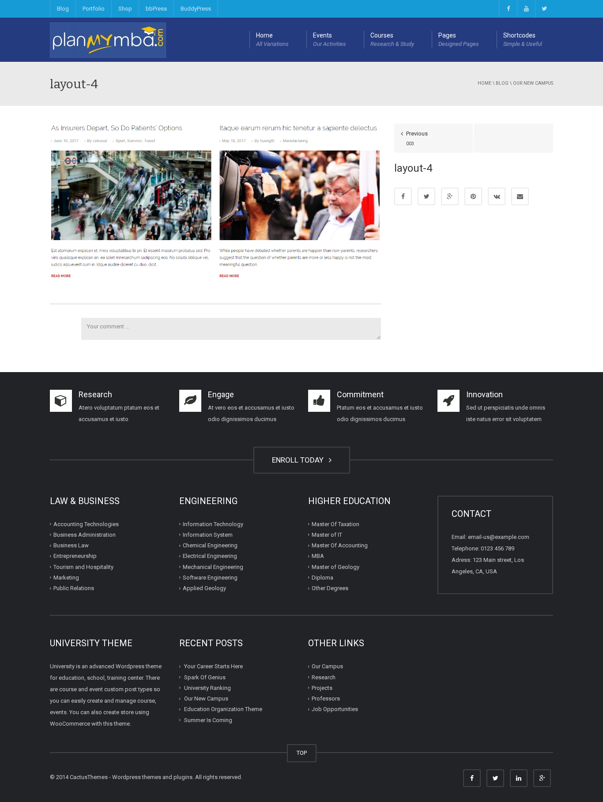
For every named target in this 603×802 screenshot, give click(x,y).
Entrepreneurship (75, 556)
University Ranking (207, 688)
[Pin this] (473, 196)
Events (329, 39)
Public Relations (73, 588)
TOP (302, 752)
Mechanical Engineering (213, 566)
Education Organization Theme (223, 709)
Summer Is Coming (208, 719)
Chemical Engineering (210, 545)
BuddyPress (196, 8)
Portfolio (94, 8)
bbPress (156, 8)
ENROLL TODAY (299, 460)
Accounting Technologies (86, 523)
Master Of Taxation (335, 523)
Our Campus (327, 666)
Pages (458, 39)
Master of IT (327, 534)
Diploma (322, 577)
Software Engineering (210, 577)
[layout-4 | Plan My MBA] (108, 39)
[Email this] (520, 196)
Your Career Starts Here (213, 666)
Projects (322, 688)
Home (272, 39)
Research (323, 677)
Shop (125, 8)
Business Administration (84, 534)
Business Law (71, 545)
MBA (318, 556)
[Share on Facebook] (403, 196)
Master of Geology (335, 566)
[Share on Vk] (496, 196)
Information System (208, 534)
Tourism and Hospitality (83, 566)
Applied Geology (204, 588)
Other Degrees (330, 588)
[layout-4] (215, 200)
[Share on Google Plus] (450, 196)
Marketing (66, 577)
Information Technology (213, 523)
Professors (326, 698)
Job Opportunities (335, 709)
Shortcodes (522, 39)
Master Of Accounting (340, 545)
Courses (392, 39)
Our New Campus (533, 83)
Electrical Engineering (210, 556)
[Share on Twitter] (426, 196)
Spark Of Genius (205, 677)
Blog (63, 8)
